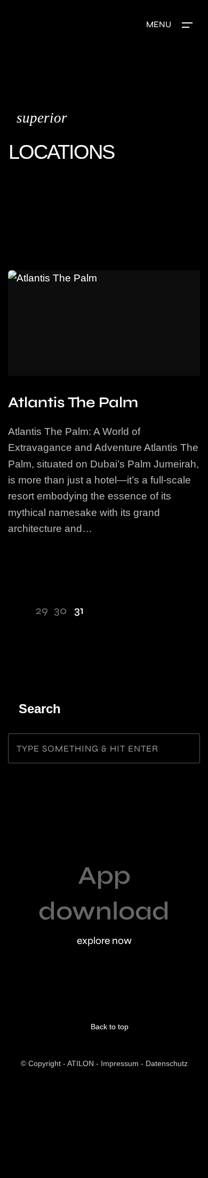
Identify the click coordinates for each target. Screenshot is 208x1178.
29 (42, 610)
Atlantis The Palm (73, 402)
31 (79, 610)
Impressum (120, 1063)
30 (60, 610)
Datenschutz (167, 1063)
